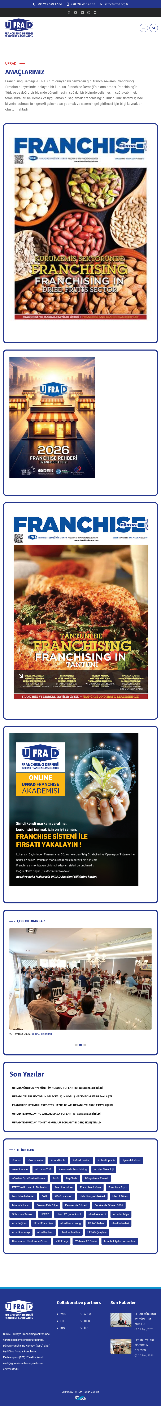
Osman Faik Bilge (47, 1205)
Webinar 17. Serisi (86, 1241)
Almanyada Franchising (73, 1169)
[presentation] (11, 1045)
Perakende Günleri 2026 (109, 1205)
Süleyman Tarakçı (22, 1214)
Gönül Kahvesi (63, 1196)
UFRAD (45, 1214)
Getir (45, 1196)
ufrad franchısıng (70, 1223)
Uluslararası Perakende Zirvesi (30, 1241)
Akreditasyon (20, 1169)
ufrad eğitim (19, 1223)
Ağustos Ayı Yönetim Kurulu (28, 1178)
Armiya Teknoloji (104, 1169)
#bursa (16, 1160)
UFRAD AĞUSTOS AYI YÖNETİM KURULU (145, 1319)
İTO (86, 1328)
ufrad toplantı (45, 1232)
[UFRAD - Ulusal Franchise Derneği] (19, 27)
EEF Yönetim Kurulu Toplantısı (29, 1187)
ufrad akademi (97, 1214)
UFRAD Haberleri (42, 1033)
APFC (87, 1313)
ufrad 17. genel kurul (69, 1214)
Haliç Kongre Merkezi (92, 1196)
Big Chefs (72, 1178)
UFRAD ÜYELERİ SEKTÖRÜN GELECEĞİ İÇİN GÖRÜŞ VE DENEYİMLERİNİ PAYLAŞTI (62, 1096)
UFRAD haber (96, 1223)
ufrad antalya (121, 1214)
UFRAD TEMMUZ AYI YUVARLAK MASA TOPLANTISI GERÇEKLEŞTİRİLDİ (56, 1113)
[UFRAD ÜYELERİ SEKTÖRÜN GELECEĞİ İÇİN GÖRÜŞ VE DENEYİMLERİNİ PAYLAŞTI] (80, 979)
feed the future (64, 1187)
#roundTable (57, 1160)
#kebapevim (35, 1160)
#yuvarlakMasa (131, 1160)
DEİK (87, 1321)
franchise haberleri (23, 1196)
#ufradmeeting (81, 1160)
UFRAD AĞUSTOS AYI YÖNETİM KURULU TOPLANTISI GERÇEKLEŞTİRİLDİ (57, 1087)
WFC (63, 1313)
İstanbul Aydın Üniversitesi (119, 1241)
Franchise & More (90, 1187)
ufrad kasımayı (21, 1232)
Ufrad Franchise (43, 1223)
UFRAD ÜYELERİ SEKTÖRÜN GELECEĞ (144, 1345)
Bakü (55, 1178)
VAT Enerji (62, 1241)
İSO (62, 1328)
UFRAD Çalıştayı (96, 1232)
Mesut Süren (119, 1196)
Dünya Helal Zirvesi (96, 1178)
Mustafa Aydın (20, 1205)
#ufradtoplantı (106, 1160)
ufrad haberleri (120, 1223)
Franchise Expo (117, 1187)
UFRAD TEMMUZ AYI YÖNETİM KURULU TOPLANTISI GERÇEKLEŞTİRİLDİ (56, 1122)
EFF (62, 1321)
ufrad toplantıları (70, 1232)
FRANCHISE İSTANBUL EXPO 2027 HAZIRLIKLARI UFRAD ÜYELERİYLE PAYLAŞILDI (62, 1105)
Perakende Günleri (76, 1205)
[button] (76, 1045)
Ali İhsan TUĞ (43, 1169)
